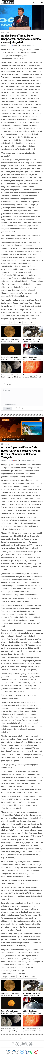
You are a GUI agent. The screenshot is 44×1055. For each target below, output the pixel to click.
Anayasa (5, 323)
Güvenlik (12, 977)
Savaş (33, 977)
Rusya (26, 977)
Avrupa (4, 977)
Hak (12, 323)
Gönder (7, 408)
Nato (19, 977)
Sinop (26, 323)
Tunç (32, 323)
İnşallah (19, 323)
